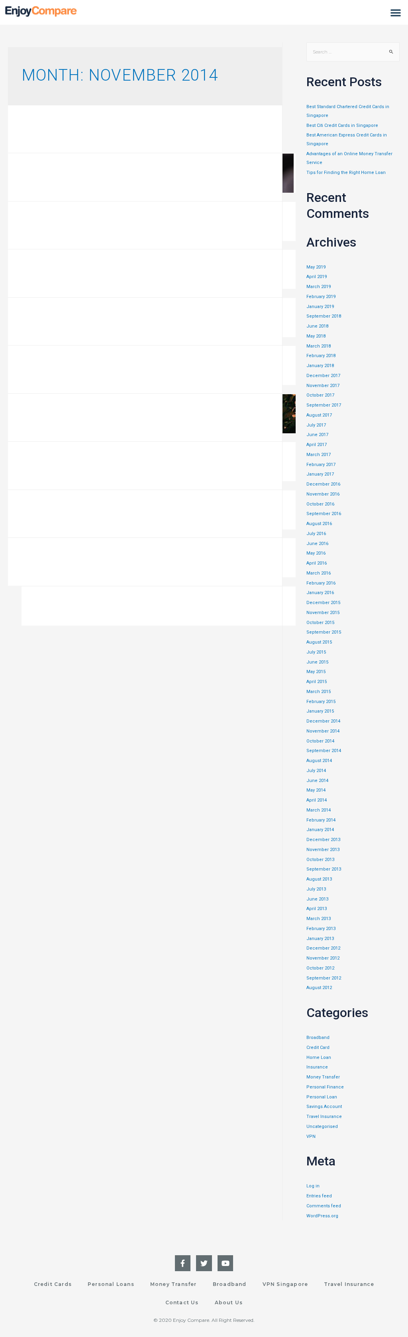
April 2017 (316, 444)
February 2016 (320, 583)
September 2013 (323, 869)
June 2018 (317, 326)
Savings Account (324, 1106)
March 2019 (318, 286)
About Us (229, 1302)
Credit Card (318, 1047)
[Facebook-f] (183, 1263)
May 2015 (316, 671)
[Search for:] (353, 52)
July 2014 (316, 770)
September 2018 (323, 316)
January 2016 (320, 592)
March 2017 (318, 454)
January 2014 (320, 829)
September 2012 (323, 978)
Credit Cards (53, 1284)
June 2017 (317, 434)
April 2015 (316, 681)
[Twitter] (204, 1263)
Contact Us (182, 1302)
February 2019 (320, 296)
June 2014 (317, 780)
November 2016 (322, 494)
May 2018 (316, 336)
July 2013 (316, 889)
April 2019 (316, 276)
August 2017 (319, 415)
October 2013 (320, 859)
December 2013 (323, 839)
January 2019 (320, 306)
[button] (395, 12)
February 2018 (320, 355)
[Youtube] (225, 1263)
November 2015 (322, 612)
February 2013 (320, 928)
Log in (313, 1186)
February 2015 (320, 701)
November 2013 (322, 849)
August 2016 (319, 523)
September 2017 (323, 405)
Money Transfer (323, 1077)
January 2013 (320, 938)
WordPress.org (322, 1216)
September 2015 (323, 632)
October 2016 (320, 504)
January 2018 (320, 365)
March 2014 (318, 810)
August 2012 (319, 987)
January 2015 (320, 711)
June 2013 (317, 899)
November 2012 (322, 958)
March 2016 (318, 573)
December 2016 (323, 484)
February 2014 (320, 820)
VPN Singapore (285, 1284)
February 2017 (320, 464)
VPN (311, 1136)
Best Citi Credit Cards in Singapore (342, 125)
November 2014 (322, 731)
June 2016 (317, 543)
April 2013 (316, 908)
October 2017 (320, 395)
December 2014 (323, 721)
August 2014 (319, 760)
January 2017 (320, 474)
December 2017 (323, 375)
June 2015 (317, 662)
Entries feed (319, 1196)
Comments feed (323, 1206)
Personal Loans (111, 1284)
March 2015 (318, 691)
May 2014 (316, 790)
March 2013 (318, 918)
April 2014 (316, 800)
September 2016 (323, 513)
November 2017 (322, 385)
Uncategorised (322, 1126)
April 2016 (316, 563)
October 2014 (320, 741)
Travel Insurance (324, 1116)
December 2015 (323, 602)
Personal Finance (325, 1087)
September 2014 (323, 750)
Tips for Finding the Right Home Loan (346, 172)
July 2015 (316, 652)
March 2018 (318, 346)
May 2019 (316, 267)
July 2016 (316, 533)
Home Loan (318, 1057)
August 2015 (319, 642)
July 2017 (316, 425)
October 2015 (320, 622)
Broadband (318, 1037)
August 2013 (319, 879)
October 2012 (320, 968)
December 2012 (323, 948)
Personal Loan (321, 1097)
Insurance (317, 1067)
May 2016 (316, 553)
